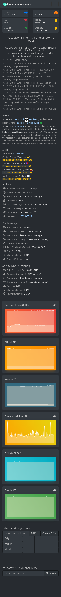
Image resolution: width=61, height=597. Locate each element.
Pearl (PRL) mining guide (27, 123)
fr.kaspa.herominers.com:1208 (17, 166)
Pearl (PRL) (34, 119)
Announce (19, 126)
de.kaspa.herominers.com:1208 (17, 160)
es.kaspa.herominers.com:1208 (17, 172)
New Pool (19, 119)
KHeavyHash (19, 153)
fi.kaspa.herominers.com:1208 (17, 179)
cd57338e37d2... (25, 216)
